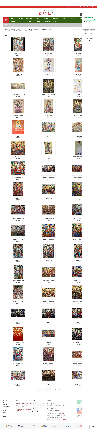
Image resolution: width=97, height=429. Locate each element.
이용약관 (5, 404)
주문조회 (86, 6)
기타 (31, 30)
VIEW (63, 413)
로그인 (69, 6)
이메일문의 (18, 410)
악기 (21, 21)
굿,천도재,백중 (47, 19)
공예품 (38, 21)
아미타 (29, 29)
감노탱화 (62, 29)
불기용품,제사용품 (30, 19)
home (81, 25)
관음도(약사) (42, 29)
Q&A (86, 33)
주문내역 (92, 33)
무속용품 (72, 19)
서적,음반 (30, 21)
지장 (35, 29)
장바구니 (91, 6)
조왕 (26, 30)
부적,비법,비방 (47, 21)
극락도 (55, 29)
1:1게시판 (86, 30)
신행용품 (13, 21)
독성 (50, 29)
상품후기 (5, 412)
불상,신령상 (55, 19)
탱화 (64, 19)
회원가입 (75, 6)
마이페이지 (80, 6)
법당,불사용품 (21, 19)
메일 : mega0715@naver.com (23, 409)
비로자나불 (7, 30)
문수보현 (70, 29)
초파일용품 (38, 19)
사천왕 (14, 30)
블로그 (4, 416)
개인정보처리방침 (6, 406)
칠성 (17, 29)
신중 (12, 29)
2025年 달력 (55, 21)
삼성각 (20, 30)
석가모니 (24, 29)
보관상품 (92, 30)
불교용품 (13, 19)
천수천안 (77, 29)
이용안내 (5, 402)
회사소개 (5, 400)
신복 (81, 19)
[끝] (59, 389)
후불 (6, 29)
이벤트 (4, 410)
